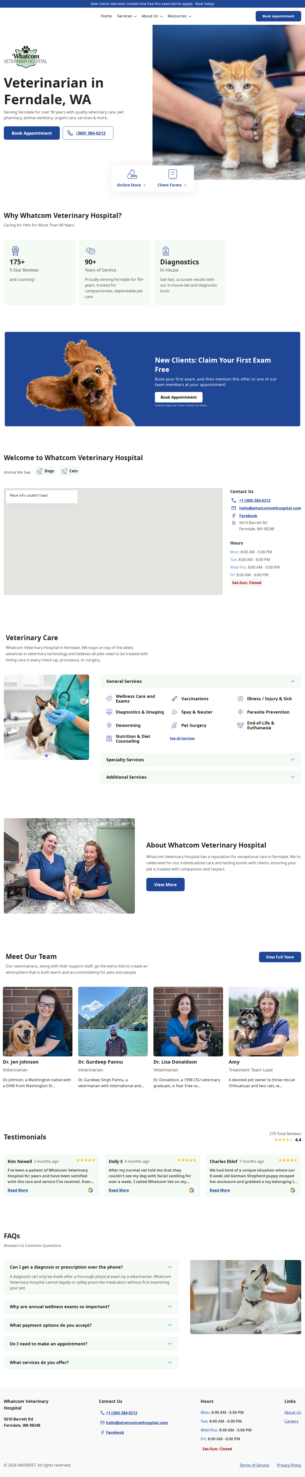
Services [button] (124, 16)
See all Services (182, 738)
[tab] (46, 755)
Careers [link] (292, 1421)
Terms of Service (254, 1465)
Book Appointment (278, 16)
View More (165, 884)
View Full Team (280, 957)
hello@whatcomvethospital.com (137, 1422)
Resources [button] (177, 16)
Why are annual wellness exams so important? (60, 1306)
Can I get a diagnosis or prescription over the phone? (66, 1267)
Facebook (115, 1432)
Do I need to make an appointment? (48, 1344)
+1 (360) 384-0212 (121, 1412)
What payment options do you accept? (51, 1325)
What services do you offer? (39, 1362)
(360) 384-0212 (91, 133)
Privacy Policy (289, 1465)
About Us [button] (150, 16)
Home (106, 16)
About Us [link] (293, 1412)
